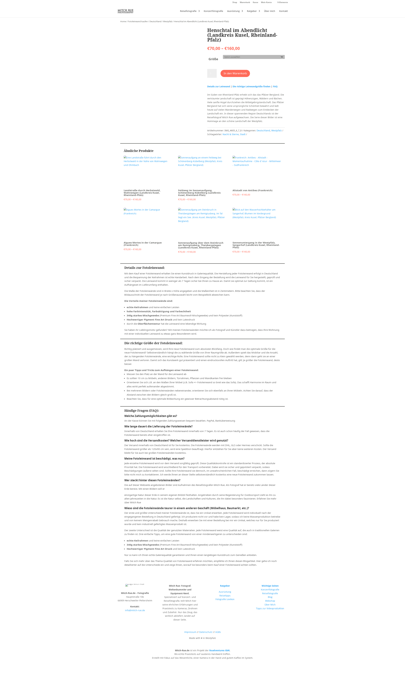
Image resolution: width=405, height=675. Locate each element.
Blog (270, 596)
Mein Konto (266, 2)
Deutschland (155, 21)
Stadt (243, 134)
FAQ (275, 86)
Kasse (255, 2)
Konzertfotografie (213, 11)
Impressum (190, 631)
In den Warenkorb (235, 73)
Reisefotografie (188, 11)
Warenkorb (245, 2)
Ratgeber (252, 11)
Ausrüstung (233, 11)
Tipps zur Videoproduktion (270, 608)
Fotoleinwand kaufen (138, 21)
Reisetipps (225, 595)
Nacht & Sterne (231, 134)
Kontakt (283, 11)
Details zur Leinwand (219, 86)
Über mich (269, 11)
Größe (213, 59)
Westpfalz (167, 21)
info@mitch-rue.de (135, 610)
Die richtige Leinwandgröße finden (251, 86)
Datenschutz (205, 631)
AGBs (218, 631)
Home (123, 21)
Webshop (270, 600)
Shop (234, 2)
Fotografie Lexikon (224, 599)
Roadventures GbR (219, 650)
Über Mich (270, 604)
